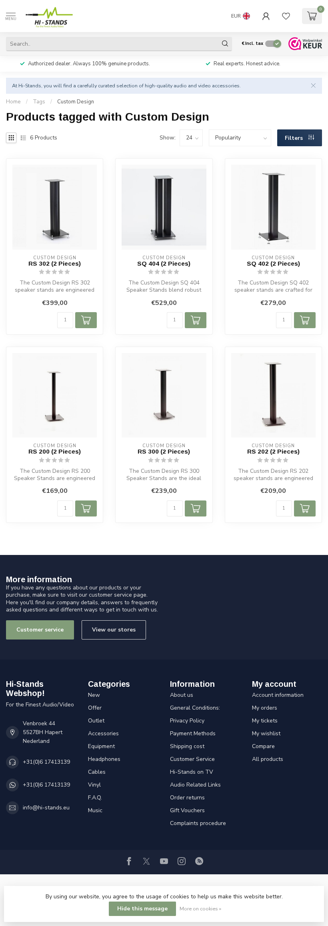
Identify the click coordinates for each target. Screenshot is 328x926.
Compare (263, 746)
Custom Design (75, 101)
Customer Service (192, 759)
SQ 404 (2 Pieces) (163, 263)
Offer (95, 708)
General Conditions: (195, 708)
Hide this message (142, 908)
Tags (39, 101)
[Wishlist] (286, 16)
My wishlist (266, 733)
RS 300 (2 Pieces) (164, 451)
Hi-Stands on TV (191, 772)
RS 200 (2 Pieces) (54, 451)
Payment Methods (193, 733)
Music (95, 810)
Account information (278, 695)
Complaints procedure (198, 823)
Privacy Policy (187, 720)
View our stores (114, 629)
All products (267, 759)
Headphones (104, 759)
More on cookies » (200, 908)
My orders (264, 708)
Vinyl (94, 785)
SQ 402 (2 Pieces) (273, 263)
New (94, 695)
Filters (294, 138)
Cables (97, 772)
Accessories (103, 733)
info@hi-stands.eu (46, 807)
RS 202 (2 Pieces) (273, 451)
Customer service (40, 629)
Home (13, 101)
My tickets (265, 720)
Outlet (96, 720)
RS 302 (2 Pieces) (54, 263)
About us (181, 695)
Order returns (187, 797)
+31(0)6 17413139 (46, 762)
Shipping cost (187, 746)
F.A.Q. (95, 797)
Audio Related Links (195, 785)
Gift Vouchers (187, 810)
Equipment (101, 746)
